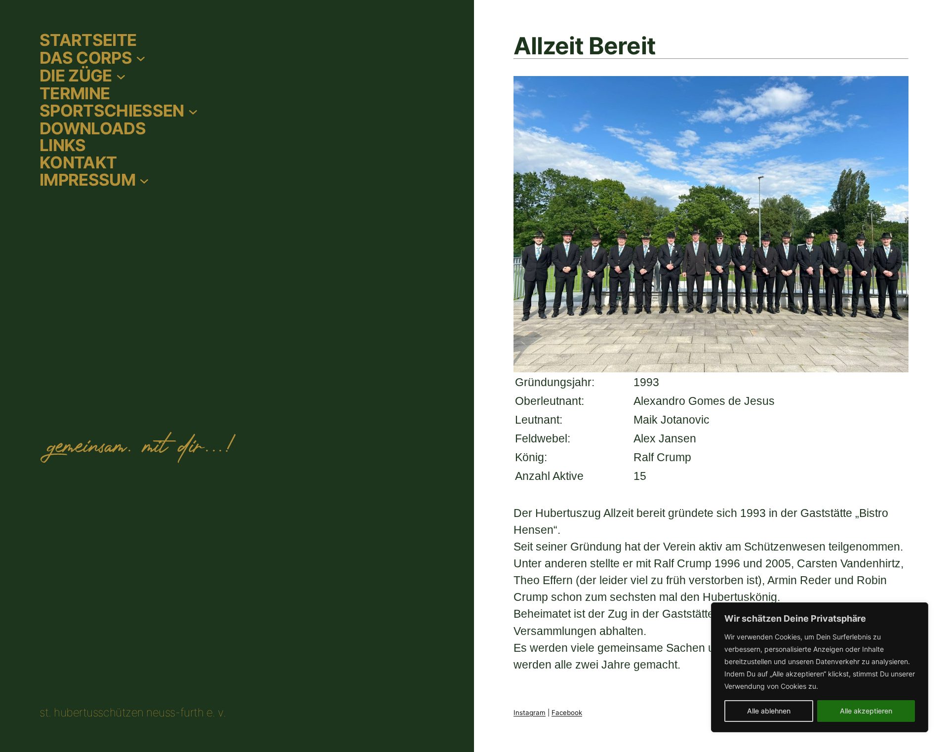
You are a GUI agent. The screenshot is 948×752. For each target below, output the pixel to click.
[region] (819, 667)
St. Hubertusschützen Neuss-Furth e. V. (133, 712)
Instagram (530, 712)
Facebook (567, 712)
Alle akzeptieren (866, 711)
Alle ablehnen (768, 711)
